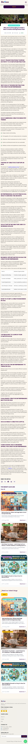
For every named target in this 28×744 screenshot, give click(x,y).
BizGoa (10, 468)
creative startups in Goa (13, 167)
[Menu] (26, 2)
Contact (2, 719)
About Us (2, 716)
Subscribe (24, 736)
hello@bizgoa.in (5, 729)
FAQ (2, 721)
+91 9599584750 (5, 728)
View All (3, 489)
